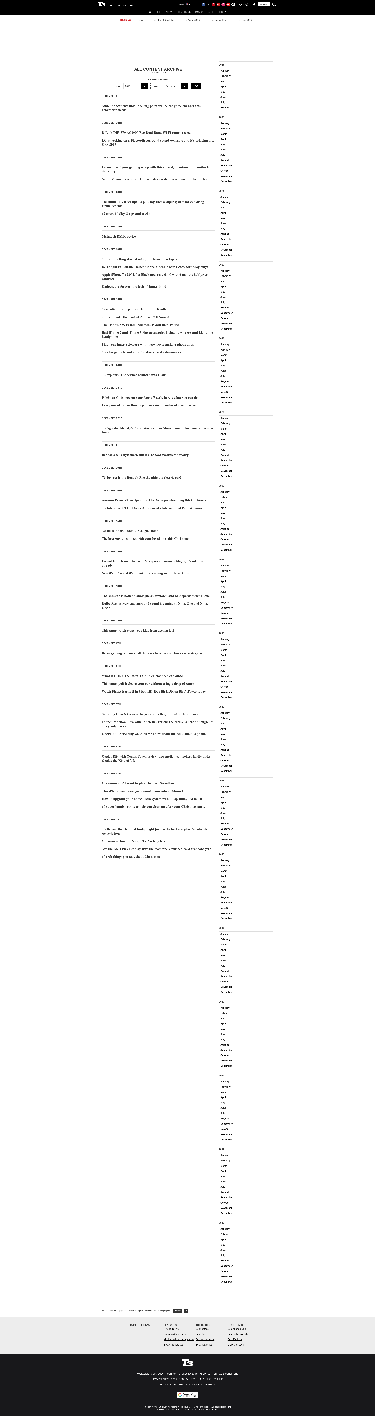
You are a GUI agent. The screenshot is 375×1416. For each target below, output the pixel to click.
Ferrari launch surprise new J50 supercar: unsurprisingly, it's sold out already (152, 563)
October (224, 171)
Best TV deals (235, 1339)
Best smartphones (205, 1339)
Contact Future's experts (182, 1374)
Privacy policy (160, 1379)
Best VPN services (173, 1344)
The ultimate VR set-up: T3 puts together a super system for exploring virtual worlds (153, 203)
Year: (118, 86)
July (222, 102)
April (223, 86)
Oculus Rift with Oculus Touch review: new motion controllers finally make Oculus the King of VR (156, 758)
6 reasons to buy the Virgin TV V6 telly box (133, 840)
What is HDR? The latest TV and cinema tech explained (142, 675)
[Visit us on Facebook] (203, 4)
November (226, 176)
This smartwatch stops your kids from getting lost (138, 630)
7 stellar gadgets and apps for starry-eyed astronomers (141, 351)
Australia (177, 1311)
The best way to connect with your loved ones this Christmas (145, 538)
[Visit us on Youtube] (218, 4)
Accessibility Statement (151, 1374)
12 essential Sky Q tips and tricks (126, 213)
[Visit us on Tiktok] (233, 4)
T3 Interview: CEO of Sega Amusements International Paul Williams (152, 507)
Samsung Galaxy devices (177, 1334)
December (226, 181)
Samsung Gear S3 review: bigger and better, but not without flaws (150, 713)
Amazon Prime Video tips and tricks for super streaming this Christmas (154, 500)
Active (169, 12)
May (222, 92)
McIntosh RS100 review (119, 236)
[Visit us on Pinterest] (213, 4)
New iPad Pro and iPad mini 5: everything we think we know (146, 572)
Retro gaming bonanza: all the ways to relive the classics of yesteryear (152, 652)
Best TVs (200, 1334)
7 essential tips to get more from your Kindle (134, 309)
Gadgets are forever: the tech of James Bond (134, 286)
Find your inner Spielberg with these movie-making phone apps (148, 344)
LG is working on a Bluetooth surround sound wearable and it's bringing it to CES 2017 (158, 142)
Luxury (199, 12)
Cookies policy (179, 1379)
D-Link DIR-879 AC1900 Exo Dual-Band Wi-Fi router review (146, 132)
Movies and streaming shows (179, 1339)
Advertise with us (201, 1379)
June (223, 97)
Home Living (184, 12)
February (225, 76)
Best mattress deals (238, 1334)
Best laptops (202, 1329)
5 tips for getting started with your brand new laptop (140, 258)
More (221, 12)
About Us (205, 1374)
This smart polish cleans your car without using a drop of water (148, 683)
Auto (210, 12)
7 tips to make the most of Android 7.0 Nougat (135, 316)
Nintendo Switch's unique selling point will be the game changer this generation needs (151, 107)
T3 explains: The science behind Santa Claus (134, 374)
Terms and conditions (225, 1374)
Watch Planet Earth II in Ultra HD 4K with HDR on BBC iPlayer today (154, 691)
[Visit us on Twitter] (208, 4)
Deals (140, 20)
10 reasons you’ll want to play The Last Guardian (138, 783)
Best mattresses (204, 1344)
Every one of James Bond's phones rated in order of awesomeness (149, 405)
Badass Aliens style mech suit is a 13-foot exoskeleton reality (145, 454)
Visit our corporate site (221, 1407)
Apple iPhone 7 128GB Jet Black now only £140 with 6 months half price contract (155, 276)
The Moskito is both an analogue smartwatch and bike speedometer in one (156, 595)
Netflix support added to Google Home (130, 530)
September (226, 165)
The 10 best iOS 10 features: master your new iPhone (140, 324)
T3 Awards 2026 (192, 20)
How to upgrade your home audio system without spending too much (152, 798)
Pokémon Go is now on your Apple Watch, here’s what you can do (150, 397)
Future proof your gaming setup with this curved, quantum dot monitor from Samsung (158, 169)
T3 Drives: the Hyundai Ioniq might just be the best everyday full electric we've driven (155, 831)
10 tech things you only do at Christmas (131, 856)
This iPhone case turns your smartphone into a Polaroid (142, 790)
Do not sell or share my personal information (187, 1384)
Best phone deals (237, 1329)
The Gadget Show (218, 20)
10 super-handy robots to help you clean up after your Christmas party (153, 806)
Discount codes (236, 1344)
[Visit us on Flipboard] (228, 4)
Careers (218, 1379)
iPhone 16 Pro (171, 1329)
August (224, 107)
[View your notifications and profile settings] (254, 4)
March (223, 81)
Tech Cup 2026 (245, 20)
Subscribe (263, 4)
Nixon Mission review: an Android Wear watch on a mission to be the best (155, 178)
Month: (158, 86)
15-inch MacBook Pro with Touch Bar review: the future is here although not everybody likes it (158, 723)
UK (186, 1311)
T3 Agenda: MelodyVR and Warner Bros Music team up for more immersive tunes (157, 429)
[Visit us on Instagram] (223, 4)
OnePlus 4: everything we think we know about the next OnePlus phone (154, 733)
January (225, 70)
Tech (158, 12)
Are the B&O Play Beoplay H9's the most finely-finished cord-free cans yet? (156, 848)
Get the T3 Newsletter (164, 20)
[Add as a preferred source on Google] (187, 1395)
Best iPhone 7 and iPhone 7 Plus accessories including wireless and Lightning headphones (157, 334)
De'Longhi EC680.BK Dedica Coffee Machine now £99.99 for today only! (155, 266)
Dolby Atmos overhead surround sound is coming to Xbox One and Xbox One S (155, 605)
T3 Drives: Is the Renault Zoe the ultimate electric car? (141, 477)
